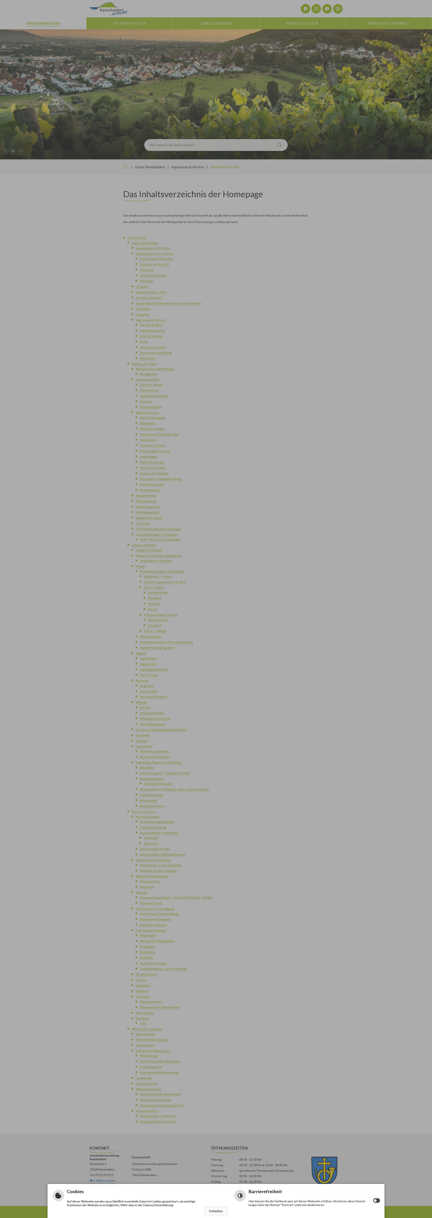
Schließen (216, 1211)
